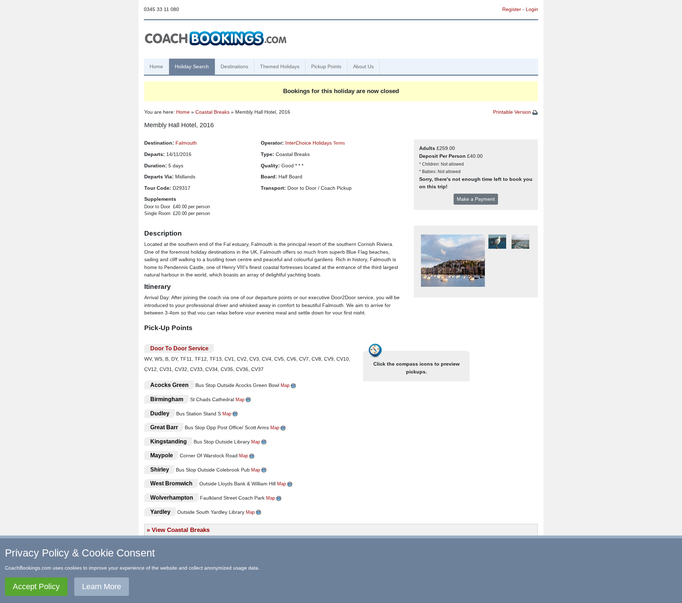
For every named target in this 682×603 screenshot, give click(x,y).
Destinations (234, 66)
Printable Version (512, 112)
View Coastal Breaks (181, 529)
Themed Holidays (279, 66)
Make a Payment (476, 199)
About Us (363, 66)
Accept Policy (36, 586)
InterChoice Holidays (308, 143)
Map (285, 385)
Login (532, 9)
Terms (339, 143)
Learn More (101, 586)
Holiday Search (192, 66)
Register (511, 9)
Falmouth (186, 143)
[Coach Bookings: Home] (215, 37)
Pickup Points (326, 66)
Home (156, 66)
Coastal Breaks (212, 112)
